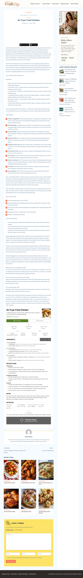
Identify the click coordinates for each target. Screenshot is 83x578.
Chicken (28, 17)
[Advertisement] (28, 34)
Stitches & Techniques (23, 574)
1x (41, 339)
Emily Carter (25, 23)
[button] (26, 12)
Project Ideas (55, 3)
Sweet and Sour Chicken (9, 482)
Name (8, 553)
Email (24, 553)
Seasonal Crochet (64, 3)
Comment (9, 534)
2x (45, 339)
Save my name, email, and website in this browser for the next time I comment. (24, 557)
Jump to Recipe (25, 44)
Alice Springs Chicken (26, 511)
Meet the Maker (74, 3)
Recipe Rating (10, 530)
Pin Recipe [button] (40, 320)
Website (40, 553)
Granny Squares (46, 3)
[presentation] (11, 470)
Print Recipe (34, 44)
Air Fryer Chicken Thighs (9, 511)
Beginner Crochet (64, 57)
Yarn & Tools (63, 60)
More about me (65, 54)
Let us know (28, 421)
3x (49, 339)
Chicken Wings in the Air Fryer (28, 482)
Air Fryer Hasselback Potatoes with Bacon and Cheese (15, 450)
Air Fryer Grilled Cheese (48, 449)
